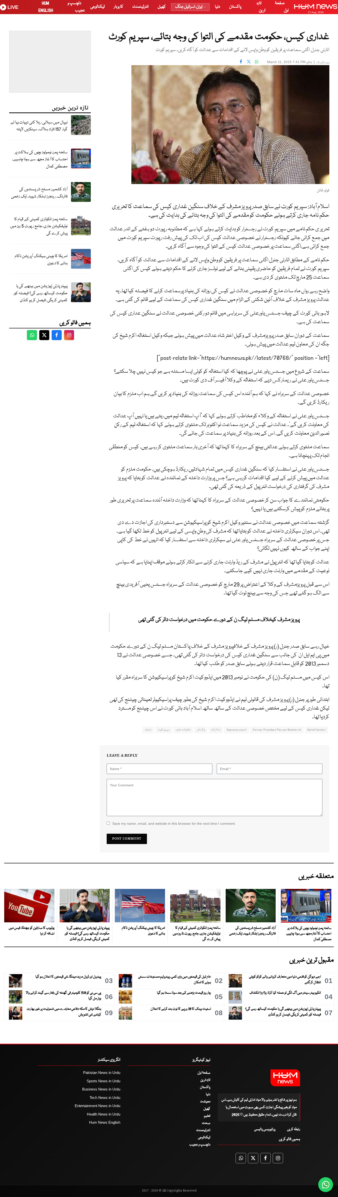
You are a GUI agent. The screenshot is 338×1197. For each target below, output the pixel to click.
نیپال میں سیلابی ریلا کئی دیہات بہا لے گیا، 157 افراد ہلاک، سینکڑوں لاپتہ (39, 126)
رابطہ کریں (293, 1129)
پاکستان (235, 7)
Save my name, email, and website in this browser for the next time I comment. (174, 823)
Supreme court (237, 730)
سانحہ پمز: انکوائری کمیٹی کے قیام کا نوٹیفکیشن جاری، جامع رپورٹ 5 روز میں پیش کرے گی (39, 226)
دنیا (217, 7)
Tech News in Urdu (105, 1097)
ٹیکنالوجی (97, 7)
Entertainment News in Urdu (97, 1106)
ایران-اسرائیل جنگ (188, 7)
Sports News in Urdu (103, 1081)
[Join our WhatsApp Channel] (325, 1184)
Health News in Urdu (103, 1114)
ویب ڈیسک (322, 62)
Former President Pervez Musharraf (277, 730)
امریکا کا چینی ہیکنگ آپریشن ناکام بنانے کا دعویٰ (41, 259)
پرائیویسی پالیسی (264, 1129)
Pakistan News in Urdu (101, 1072)
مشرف (148, 730)
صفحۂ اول (203, 1073)
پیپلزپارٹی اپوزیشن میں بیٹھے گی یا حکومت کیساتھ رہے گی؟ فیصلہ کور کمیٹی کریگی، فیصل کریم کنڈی (40, 293)
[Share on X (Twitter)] (249, 61)
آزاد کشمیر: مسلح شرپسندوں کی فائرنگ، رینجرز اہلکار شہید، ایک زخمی (39, 193)
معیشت (205, 1101)
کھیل (162, 7)
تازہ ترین (205, 1080)
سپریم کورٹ (164, 730)
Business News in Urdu (101, 1089)
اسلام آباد (215, 730)
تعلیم (207, 1116)
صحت (206, 1123)
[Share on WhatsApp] (257, 61)
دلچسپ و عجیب (199, 1144)
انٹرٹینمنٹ (140, 7)
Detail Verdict (316, 730)
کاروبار (118, 7)
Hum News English (104, 1122)
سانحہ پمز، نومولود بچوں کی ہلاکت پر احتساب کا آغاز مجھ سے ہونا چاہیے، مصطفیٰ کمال (40, 159)
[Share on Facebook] (241, 61)
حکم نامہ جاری (183, 730)
